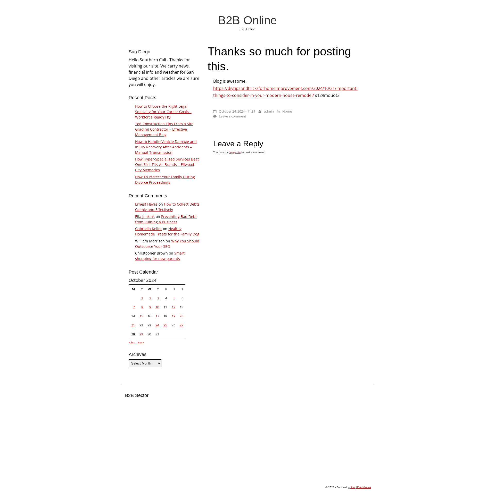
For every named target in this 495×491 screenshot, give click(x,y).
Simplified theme (360, 487)
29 (141, 334)
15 (141, 316)
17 (157, 316)
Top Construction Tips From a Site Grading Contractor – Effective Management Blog (164, 129)
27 (181, 325)
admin (269, 111)
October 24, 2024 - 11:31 (237, 111)
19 (173, 316)
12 (173, 307)
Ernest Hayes (146, 204)
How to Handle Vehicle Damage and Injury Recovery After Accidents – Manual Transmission (166, 147)
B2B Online (247, 20)
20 (181, 316)
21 (133, 325)
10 (157, 307)
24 (157, 325)
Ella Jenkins (145, 216)
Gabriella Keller (148, 228)
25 (165, 325)
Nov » (140, 342)
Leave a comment (232, 116)
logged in (235, 152)
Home (287, 111)
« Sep (132, 342)
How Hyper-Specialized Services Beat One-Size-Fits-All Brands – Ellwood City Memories (167, 164)
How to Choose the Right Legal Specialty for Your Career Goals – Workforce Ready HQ (163, 112)
